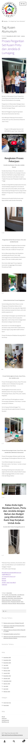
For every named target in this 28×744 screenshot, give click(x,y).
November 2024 (7, 662)
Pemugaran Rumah (15, 601)
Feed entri (4, 718)
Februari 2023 (7, 691)
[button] (3, 369)
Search (14, 741)
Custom (6, 594)
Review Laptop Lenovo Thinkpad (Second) (14, 623)
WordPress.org (5, 722)
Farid (18, 36)
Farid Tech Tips (7, 702)
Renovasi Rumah (12, 603)
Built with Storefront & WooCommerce (12, 735)
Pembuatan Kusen (16, 600)
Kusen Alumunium (18, 598)
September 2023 (7, 681)
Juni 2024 (6, 665)
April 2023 (6, 689)
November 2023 (7, 676)
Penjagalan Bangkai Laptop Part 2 (12, 634)
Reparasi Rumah (21, 603)
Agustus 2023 (7, 683)
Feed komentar (5, 720)
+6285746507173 (6, 574)
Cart (22, 740)
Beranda (5, 21)
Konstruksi (9, 593)
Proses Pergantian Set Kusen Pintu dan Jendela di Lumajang (13, 47)
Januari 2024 (7, 673)
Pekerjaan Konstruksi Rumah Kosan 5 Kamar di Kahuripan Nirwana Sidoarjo (15, 637)
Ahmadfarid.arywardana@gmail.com (11, 572)
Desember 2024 (7, 660)
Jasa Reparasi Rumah (11, 596)
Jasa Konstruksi (13, 594)
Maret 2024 (6, 668)
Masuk (3, 716)
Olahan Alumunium (6, 600)
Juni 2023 (6, 686)
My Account (4, 741)
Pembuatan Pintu (6, 601)
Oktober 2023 (7, 678)
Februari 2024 (7, 670)
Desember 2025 (7, 657)
